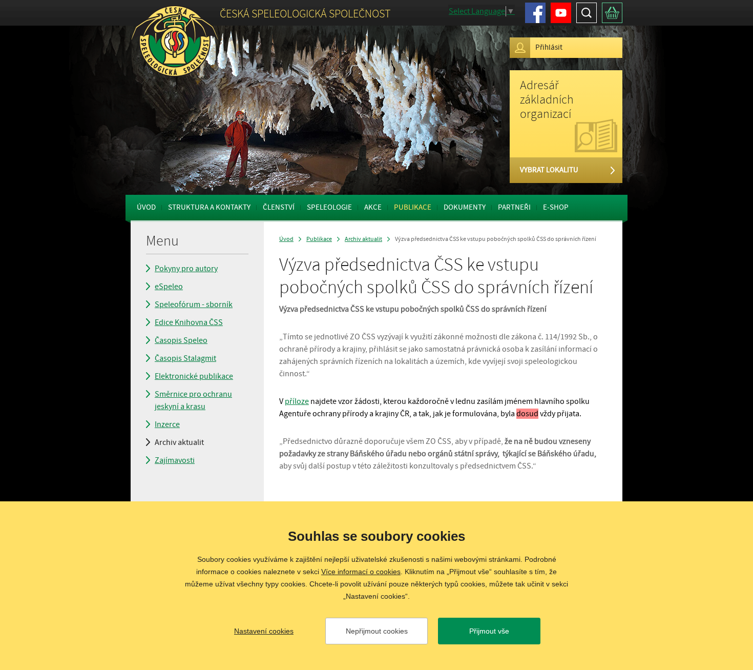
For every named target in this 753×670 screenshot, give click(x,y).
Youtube (561, 13)
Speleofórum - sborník (194, 304)
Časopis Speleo (181, 340)
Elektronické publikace (194, 376)
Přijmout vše (489, 631)
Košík (612, 13)
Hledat (586, 13)
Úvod (146, 207)
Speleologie (329, 207)
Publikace (412, 207)
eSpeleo (169, 286)
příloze (297, 401)
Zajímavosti (175, 460)
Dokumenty (465, 207)
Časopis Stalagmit (185, 358)
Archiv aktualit (179, 442)
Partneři (514, 207)
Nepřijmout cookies (377, 631)
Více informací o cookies (361, 571)
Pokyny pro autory (186, 268)
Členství (279, 207)
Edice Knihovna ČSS (189, 322)
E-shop (556, 207)
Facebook (535, 13)
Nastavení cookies (264, 631)
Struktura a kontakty (209, 207)
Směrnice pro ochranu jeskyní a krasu (193, 400)
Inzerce (167, 424)
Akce (373, 207)
